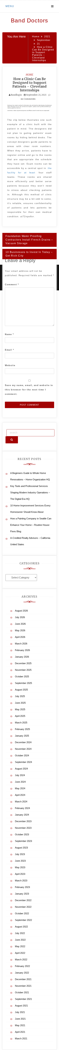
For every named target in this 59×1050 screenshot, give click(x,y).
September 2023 (23, 841)
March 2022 (21, 959)
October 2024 (22, 755)
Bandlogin (16, 95)
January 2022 (22, 972)
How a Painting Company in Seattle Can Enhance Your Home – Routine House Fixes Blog (30, 525)
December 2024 (23, 742)
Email (9, 350)
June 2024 (20, 781)
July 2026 (20, 617)
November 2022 (23, 907)
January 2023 (22, 893)
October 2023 (22, 834)
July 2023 (20, 854)
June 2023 (20, 860)
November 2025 (23, 670)
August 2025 (21, 689)
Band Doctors (29, 20)
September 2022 (23, 920)
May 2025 (20, 709)
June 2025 (20, 702)
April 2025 (20, 716)
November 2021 (23, 985)
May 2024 (20, 788)
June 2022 (20, 939)
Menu (10, 6)
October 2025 (22, 676)
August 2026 (21, 610)
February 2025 (22, 729)
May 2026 (20, 630)
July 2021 (20, 1012)
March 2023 (21, 880)
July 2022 (20, 933)
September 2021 (23, 999)
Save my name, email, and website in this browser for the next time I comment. (29, 389)
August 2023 (21, 847)
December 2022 (23, 900)
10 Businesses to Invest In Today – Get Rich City (29, 254)
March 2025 (21, 722)
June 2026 (20, 623)
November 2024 (23, 749)
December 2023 (23, 821)
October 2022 (22, 913)
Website (10, 365)
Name (9, 334)
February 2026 (22, 650)
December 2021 (23, 979)
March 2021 (21, 1038)
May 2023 (20, 867)
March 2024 (21, 801)
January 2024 (22, 814)
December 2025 (23, 663)
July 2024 (20, 775)
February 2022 (22, 966)
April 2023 (20, 874)
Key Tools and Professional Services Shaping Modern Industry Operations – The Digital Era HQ (30, 492)
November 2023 (23, 828)
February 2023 (22, 887)
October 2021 (22, 992)
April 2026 (20, 637)
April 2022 (20, 953)
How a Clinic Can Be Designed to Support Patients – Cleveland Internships (29, 84)
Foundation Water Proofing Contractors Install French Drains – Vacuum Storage (29, 240)
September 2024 (23, 762)
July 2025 (20, 696)
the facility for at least (29, 170)
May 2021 (20, 1025)
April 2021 (20, 1032)
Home (29, 74)
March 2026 (21, 643)
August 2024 (21, 768)
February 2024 (22, 808)
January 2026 (22, 656)
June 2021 (20, 1018)
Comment (12, 284)
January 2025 (22, 735)
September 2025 (23, 683)
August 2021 (21, 1005)
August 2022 (21, 926)
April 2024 (20, 795)
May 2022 (20, 946)
